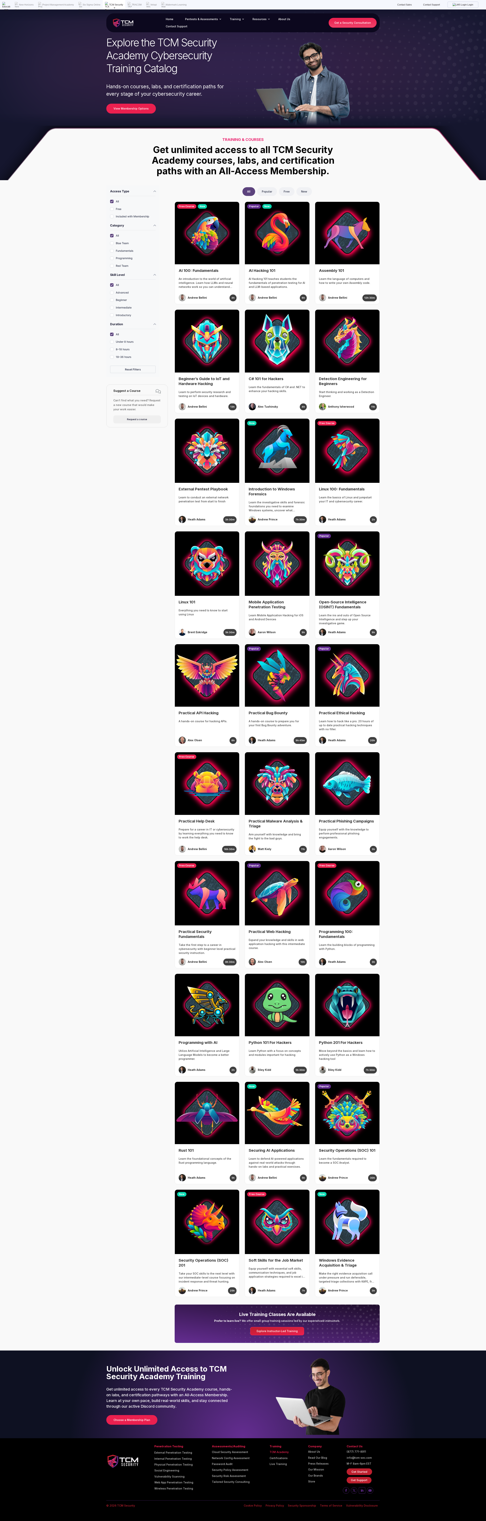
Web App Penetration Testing (173, 1482)
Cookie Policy (253, 1505)
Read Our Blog (317, 1457)
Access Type (119, 191)
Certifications (279, 1458)
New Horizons (26, 4)
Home (169, 19)
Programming (124, 258)
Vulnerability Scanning (169, 1476)
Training (235, 19)
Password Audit (222, 1464)
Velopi (153, 4)
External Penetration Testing (173, 1452)
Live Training (278, 1464)
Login (470, 4)
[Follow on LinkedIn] (362, 1490)
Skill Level (117, 275)
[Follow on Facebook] (346, 1490)
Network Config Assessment (231, 1458)
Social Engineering (166, 1470)
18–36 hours (123, 356)
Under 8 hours (125, 341)
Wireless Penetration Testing (173, 1488)
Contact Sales (404, 4)
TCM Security (116, 4)
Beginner (121, 300)
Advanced (122, 292)
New (304, 191)
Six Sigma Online (91, 4)
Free (118, 209)
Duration (116, 324)
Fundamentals (124, 250)
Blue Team (122, 243)
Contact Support (431, 4)
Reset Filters (133, 369)
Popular (267, 191)
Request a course (137, 419)
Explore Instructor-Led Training (277, 1331)
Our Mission (316, 1469)
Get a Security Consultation (352, 22)
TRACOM (137, 4)
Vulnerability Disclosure (362, 1505)
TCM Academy (279, 1452)
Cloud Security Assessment (230, 1452)
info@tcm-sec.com (359, 1457)
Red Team (122, 265)
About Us (284, 19)
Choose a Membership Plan (132, 1420)
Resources (259, 19)
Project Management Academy (58, 4)
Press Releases (318, 1463)
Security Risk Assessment (229, 1476)
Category (117, 225)
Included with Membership (132, 216)
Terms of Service (331, 1505)
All (117, 201)
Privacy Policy (275, 1505)
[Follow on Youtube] (370, 1490)
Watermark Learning (176, 4)
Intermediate (124, 307)
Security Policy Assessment (230, 1469)
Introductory (123, 315)
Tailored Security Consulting (231, 1481)
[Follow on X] (354, 1490)
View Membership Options (131, 108)
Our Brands (315, 1475)
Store (311, 1481)
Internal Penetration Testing (173, 1458)
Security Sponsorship (302, 1505)
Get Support (359, 1480)
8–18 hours (123, 349)
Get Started (359, 1472)
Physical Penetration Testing (173, 1464)
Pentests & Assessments (201, 19)
